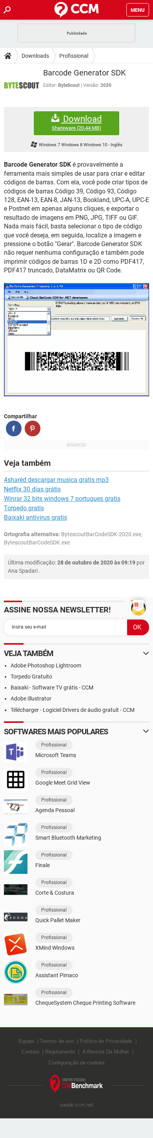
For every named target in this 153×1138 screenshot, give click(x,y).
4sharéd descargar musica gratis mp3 (56, 480)
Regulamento (60, 1052)
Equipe (26, 1041)
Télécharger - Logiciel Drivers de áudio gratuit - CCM (73, 710)
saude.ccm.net (76, 1105)
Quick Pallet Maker (57, 920)
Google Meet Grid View (62, 783)
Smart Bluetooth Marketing (68, 838)
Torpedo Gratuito (31, 676)
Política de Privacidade (106, 1041)
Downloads (35, 56)
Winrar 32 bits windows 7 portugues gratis (62, 498)
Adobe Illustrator (31, 698)
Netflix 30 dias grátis (32, 489)
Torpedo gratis (24, 508)
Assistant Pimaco (56, 975)
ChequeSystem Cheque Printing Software (85, 1003)
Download (77, 122)
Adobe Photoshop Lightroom (46, 665)
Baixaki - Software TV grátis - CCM (52, 687)
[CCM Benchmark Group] (76, 1084)
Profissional (73, 56)
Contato (30, 1052)
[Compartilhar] (14, 428)
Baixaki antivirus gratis (35, 517)
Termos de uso (57, 1041)
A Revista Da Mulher (105, 1052)
